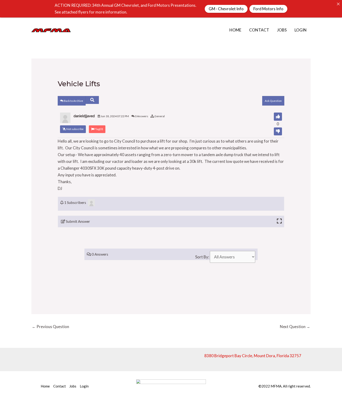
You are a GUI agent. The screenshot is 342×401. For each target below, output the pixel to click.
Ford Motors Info (268, 8)
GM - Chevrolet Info (226, 8)
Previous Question (50, 326)
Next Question (295, 326)
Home (235, 29)
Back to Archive (73, 101)
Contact (259, 29)
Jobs (282, 29)
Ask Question (273, 101)
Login (301, 29)
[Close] (338, 4)
